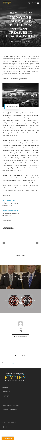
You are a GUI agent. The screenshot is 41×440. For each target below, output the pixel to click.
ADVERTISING (6, 391)
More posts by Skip (20, 337)
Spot (30, 12)
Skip (12, 41)
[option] (20, 242)
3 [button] (19, 255)
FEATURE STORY (14, 12)
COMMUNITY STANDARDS (10, 405)
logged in (14, 363)
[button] (35, 2)
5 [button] (23, 255)
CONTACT (5, 396)
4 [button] (21, 255)
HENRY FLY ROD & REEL (9, 409)
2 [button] (17, 255)
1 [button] (16, 255)
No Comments (28, 41)
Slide (24, 12)
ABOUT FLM (6, 387)
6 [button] (24, 255)
